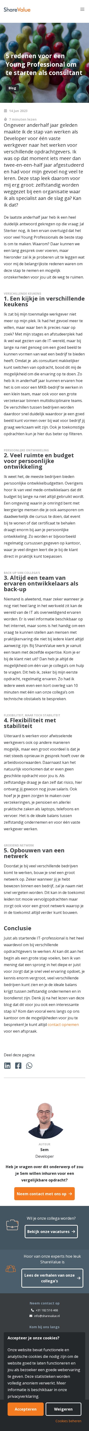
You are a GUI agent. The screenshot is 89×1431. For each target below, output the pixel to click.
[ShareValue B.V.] (17, 9)
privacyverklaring (23, 1396)
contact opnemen (63, 1024)
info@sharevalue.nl (47, 1316)
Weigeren (63, 1409)
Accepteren (26, 1409)
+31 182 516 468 (47, 1310)
